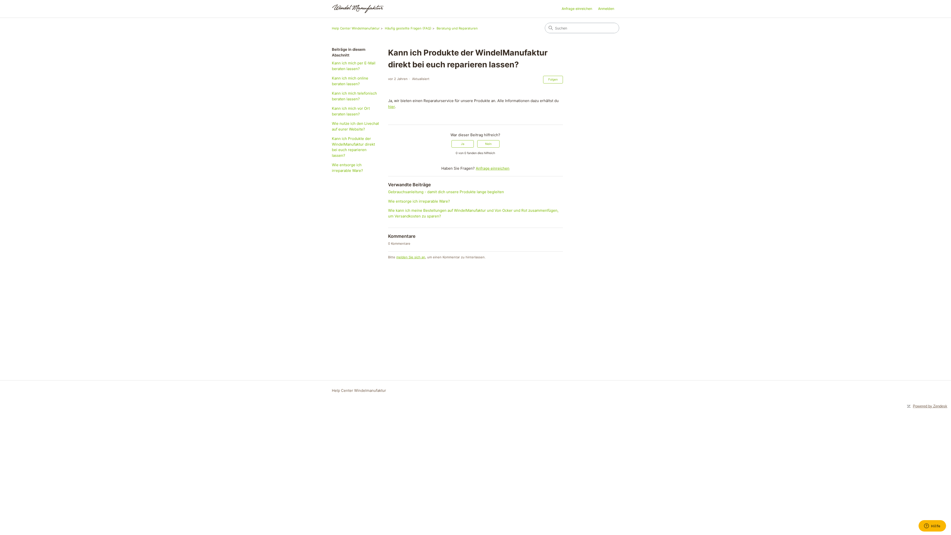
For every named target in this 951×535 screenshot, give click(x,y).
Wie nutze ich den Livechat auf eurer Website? (355, 126)
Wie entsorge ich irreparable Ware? (347, 167)
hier (391, 106)
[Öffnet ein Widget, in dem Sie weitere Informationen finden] (932, 526)
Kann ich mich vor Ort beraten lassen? (351, 111)
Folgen (553, 79)
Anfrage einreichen (577, 8)
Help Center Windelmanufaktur (356, 28)
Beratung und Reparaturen (457, 28)
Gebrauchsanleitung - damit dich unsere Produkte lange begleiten (446, 191)
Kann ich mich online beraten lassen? (350, 81)
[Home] (358, 8)
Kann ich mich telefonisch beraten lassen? (354, 96)
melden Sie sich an (410, 257)
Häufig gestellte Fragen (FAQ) (408, 28)
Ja (462, 144)
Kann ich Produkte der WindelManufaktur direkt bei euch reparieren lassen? (353, 147)
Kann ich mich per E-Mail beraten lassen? (353, 66)
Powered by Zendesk (930, 406)
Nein (488, 144)
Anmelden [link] (606, 8)
